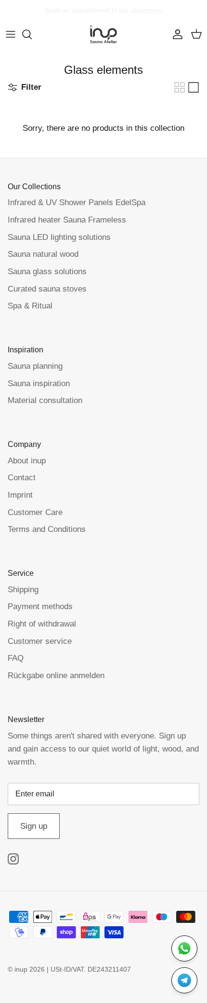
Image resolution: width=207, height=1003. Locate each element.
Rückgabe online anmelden (56, 675)
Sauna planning (35, 366)
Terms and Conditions (47, 529)
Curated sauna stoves (47, 288)
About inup (27, 460)
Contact (22, 477)
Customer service (40, 641)
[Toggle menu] (10, 34)
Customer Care (35, 512)
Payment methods (40, 606)
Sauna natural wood (43, 254)
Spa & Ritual (30, 305)
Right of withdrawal (42, 623)
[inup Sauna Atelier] (103, 34)
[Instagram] (13, 858)
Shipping (23, 589)
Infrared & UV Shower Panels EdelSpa (76, 202)
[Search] (31, 34)
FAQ (16, 658)
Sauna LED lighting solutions (59, 237)
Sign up (33, 826)
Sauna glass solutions (47, 271)
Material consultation (45, 400)
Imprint (20, 495)
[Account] (175, 34)
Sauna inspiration (39, 383)
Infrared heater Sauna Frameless (67, 219)
